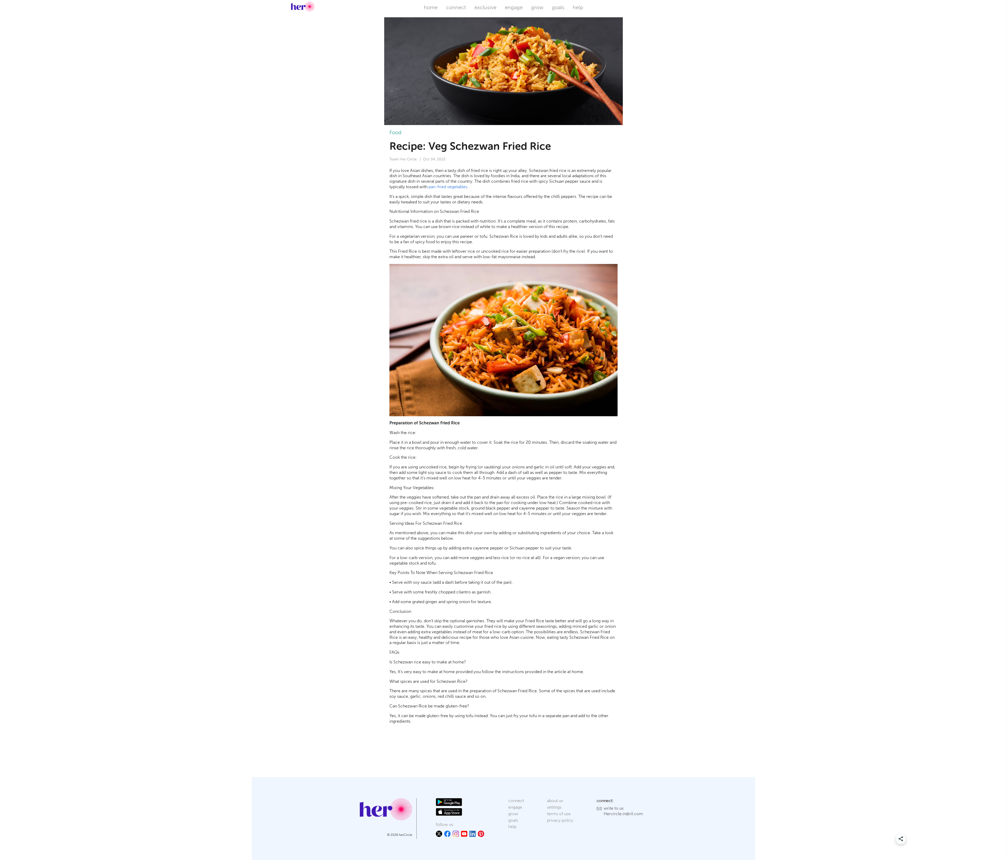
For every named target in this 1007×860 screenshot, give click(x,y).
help (578, 7)
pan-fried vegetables (447, 186)
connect (456, 7)
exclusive (485, 7)
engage (514, 7)
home (431, 7)
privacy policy (560, 820)
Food (395, 132)
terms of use (559, 813)
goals (558, 7)
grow (537, 7)
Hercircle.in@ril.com (623, 813)
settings (554, 807)
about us (555, 800)
